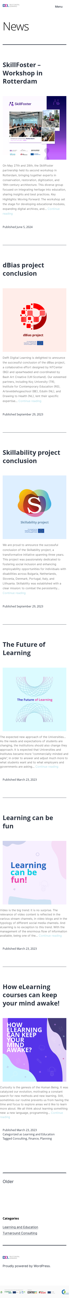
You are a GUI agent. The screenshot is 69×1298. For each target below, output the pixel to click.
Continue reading (29, 401)
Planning (46, 1138)
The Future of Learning (24, 648)
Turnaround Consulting (20, 1233)
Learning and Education (39, 1134)
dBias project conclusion (23, 269)
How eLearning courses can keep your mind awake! (31, 995)
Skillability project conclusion (31, 456)
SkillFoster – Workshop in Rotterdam (23, 73)
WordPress (42, 1266)
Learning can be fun (28, 821)
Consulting (20, 1138)
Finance (33, 1138)
